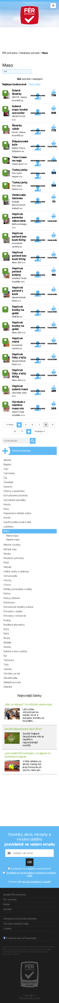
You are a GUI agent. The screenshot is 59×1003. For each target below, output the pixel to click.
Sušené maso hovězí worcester (20, 109)
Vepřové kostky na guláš (18, 310)
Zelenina (7, 687)
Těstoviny (8, 660)
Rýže (6, 633)
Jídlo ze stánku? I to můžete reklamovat (28, 704)
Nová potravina (21, 450)
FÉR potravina (9, 53)
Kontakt (7, 909)
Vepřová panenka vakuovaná (18, 217)
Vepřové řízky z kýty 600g (19, 373)
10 (15, 431)
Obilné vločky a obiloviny (16, 571)
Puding (6, 620)
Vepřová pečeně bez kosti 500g (19, 236)
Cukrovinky (9, 473)
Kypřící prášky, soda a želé (17, 522)
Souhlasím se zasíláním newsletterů (31, 869)
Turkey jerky (19, 170)
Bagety (7, 464)
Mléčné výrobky (11, 545)
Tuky (6, 664)
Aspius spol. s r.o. (19, 164)
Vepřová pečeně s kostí (17, 291)
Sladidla (7, 642)
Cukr (5, 469)
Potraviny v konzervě (14, 616)
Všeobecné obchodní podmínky (20, 919)
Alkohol (7, 460)
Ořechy (7, 580)
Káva (6, 509)
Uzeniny (7, 669)
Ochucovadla (10, 576)
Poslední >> (40, 431)
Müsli (5, 562)
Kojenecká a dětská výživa (17, 513)
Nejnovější (34, 84)
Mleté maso (12, 536)
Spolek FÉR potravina (14, 895)
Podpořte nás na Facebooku (20, 938)
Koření (6, 518)
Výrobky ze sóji (11, 673)
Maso (6, 531)
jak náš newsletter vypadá (36, 882)
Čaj (5, 478)
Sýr (5, 656)
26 (5, 92)
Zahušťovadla (10, 678)
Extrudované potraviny (15, 495)
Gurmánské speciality (14, 500)
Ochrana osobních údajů (15, 924)
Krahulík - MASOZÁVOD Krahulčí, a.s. (18, 205)
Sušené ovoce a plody (15, 651)
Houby (6, 504)
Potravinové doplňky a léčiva (18, 607)
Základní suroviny (12, 682)
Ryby (6, 629)
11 (22, 431)
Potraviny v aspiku (13, 611)
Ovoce (7, 585)
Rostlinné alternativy (14, 625)
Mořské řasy (9, 549)
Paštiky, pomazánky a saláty (17, 589)
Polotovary (9, 602)
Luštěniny (8, 527)
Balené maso (13, 539)
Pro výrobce (9, 899)
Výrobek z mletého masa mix (18, 405)
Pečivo (6, 593)
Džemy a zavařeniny (14, 491)
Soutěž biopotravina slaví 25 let (23, 729)
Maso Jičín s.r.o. (19, 263)
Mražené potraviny (13, 558)
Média (6, 904)
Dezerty (7, 487)
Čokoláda (8, 482)
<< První (9, 425)
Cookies (7, 928)
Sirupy (6, 638)
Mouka (6, 554)
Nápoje (7, 567)
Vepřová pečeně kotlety (17, 271)
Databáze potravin (29, 53)
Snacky (7, 647)
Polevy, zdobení (11, 598)
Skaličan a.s (17, 317)
